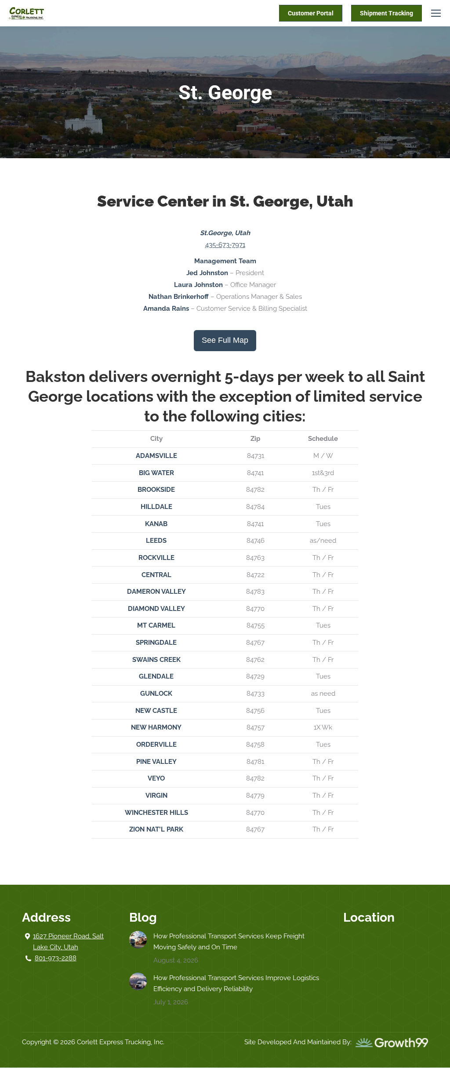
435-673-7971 (225, 245)
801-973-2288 (55, 958)
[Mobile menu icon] (436, 13)
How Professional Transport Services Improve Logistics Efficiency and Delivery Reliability (236, 983)
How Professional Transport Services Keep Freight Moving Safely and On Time (229, 941)
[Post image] (138, 939)
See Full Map (225, 340)
